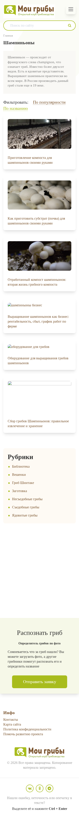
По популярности (49, 102)
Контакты (10, 719)
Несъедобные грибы (27, 499)
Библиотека (21, 466)
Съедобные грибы (25, 507)
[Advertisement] (39, 570)
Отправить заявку (39, 681)
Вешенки (19, 474)
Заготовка (19, 491)
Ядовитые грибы (25, 515)
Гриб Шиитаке (23, 483)
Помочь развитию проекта (23, 734)
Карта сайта (12, 724)
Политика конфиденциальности (27, 729)
